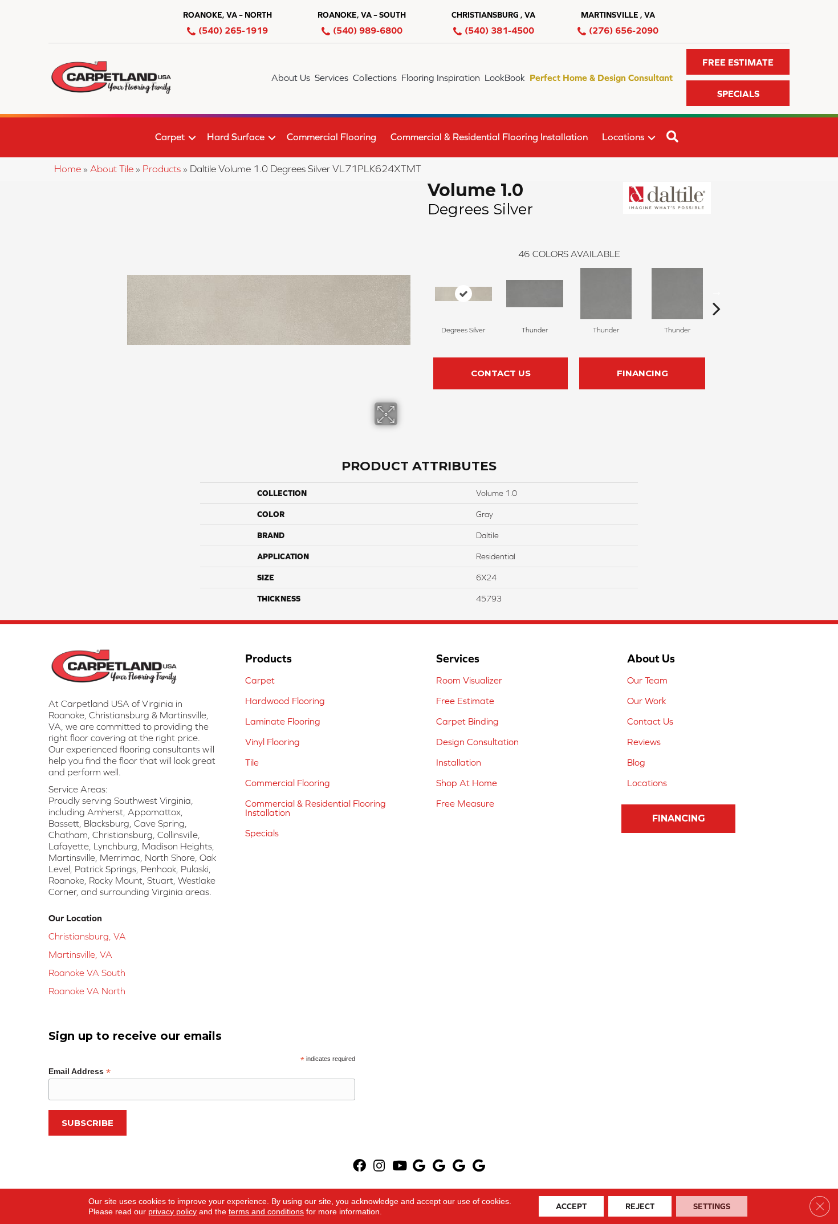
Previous (421, 291)
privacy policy (172, 1211)
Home (67, 168)
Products (162, 168)
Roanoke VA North (86, 991)
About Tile (111, 168)
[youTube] (399, 1166)
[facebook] (359, 1166)
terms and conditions (266, 1211)
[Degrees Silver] (463, 294)
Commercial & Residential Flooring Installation (489, 137)
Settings (711, 1206)
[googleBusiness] (419, 1166)
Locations (623, 137)
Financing (642, 373)
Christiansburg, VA (87, 936)
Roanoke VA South (86, 972)
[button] (738, 62)
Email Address (79, 1071)
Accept (571, 1206)
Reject (639, 1206)
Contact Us (501, 373)
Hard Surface (236, 137)
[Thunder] (534, 293)
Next (716, 291)
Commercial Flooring (331, 137)
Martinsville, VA (80, 954)
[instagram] (379, 1166)
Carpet (170, 137)
